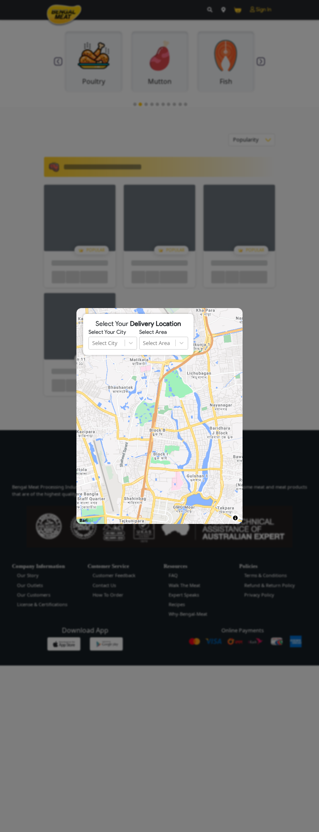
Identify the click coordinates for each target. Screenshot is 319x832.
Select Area (153, 332)
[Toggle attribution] (235, 518)
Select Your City (107, 332)
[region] (159, 416)
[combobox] (92, 343)
